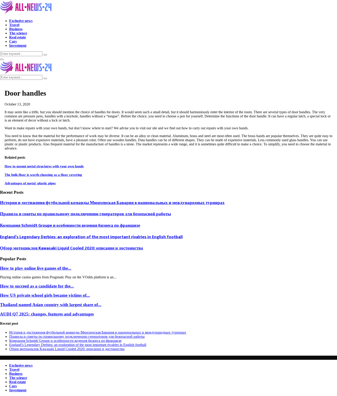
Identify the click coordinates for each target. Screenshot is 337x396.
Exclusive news (21, 21)
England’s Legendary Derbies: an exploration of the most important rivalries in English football (91, 237)
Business (15, 29)
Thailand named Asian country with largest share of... (50, 304)
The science (18, 33)
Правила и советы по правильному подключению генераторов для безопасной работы (85, 214)
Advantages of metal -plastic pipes (30, 183)
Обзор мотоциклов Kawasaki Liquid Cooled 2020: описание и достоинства (71, 248)
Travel (14, 25)
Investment (17, 45)
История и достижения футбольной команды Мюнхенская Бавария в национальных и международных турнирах (112, 202)
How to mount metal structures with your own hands (44, 166)
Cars (13, 41)
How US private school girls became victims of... (45, 295)
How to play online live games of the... (35, 268)
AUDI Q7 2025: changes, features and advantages (47, 314)
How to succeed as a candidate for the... (37, 286)
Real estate (17, 37)
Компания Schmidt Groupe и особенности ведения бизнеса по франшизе (70, 225)
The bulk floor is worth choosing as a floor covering (43, 175)
